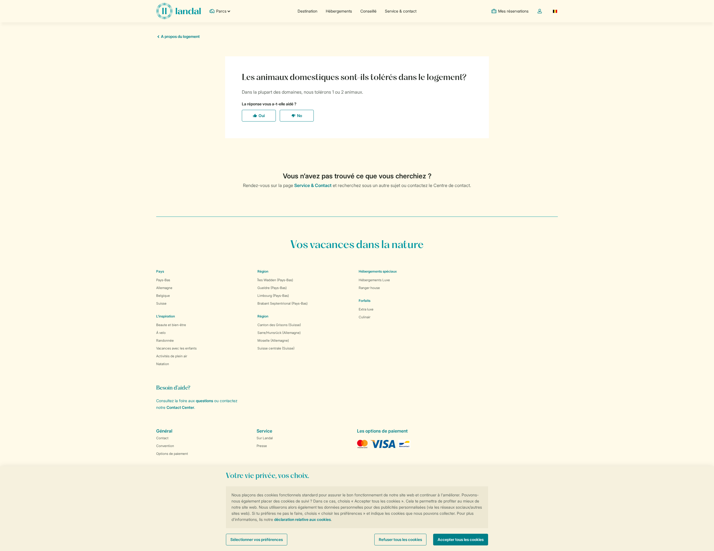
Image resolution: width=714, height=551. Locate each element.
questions (204, 400)
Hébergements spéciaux (378, 271)
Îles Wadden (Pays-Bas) (275, 280)
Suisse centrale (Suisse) (276, 348)
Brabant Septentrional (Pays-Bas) (282, 303)
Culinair (364, 317)
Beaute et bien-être (171, 325)
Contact (162, 438)
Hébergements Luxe (374, 280)
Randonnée (165, 340)
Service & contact (400, 11)
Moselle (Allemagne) (273, 340)
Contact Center (180, 407)
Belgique (163, 295)
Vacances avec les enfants (176, 348)
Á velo (161, 333)
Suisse (161, 303)
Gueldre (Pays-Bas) (272, 288)
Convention (165, 446)
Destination (307, 11)
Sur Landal (265, 438)
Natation (162, 364)
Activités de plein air (171, 356)
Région (262, 271)
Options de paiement (172, 454)
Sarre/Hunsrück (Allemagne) (279, 333)
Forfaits (364, 300)
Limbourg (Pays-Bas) (273, 295)
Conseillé (368, 11)
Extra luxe (366, 309)
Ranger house (369, 288)
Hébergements (339, 11)
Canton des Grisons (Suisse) (279, 325)
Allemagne (164, 288)
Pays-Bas (163, 280)
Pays (160, 271)
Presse (262, 446)
